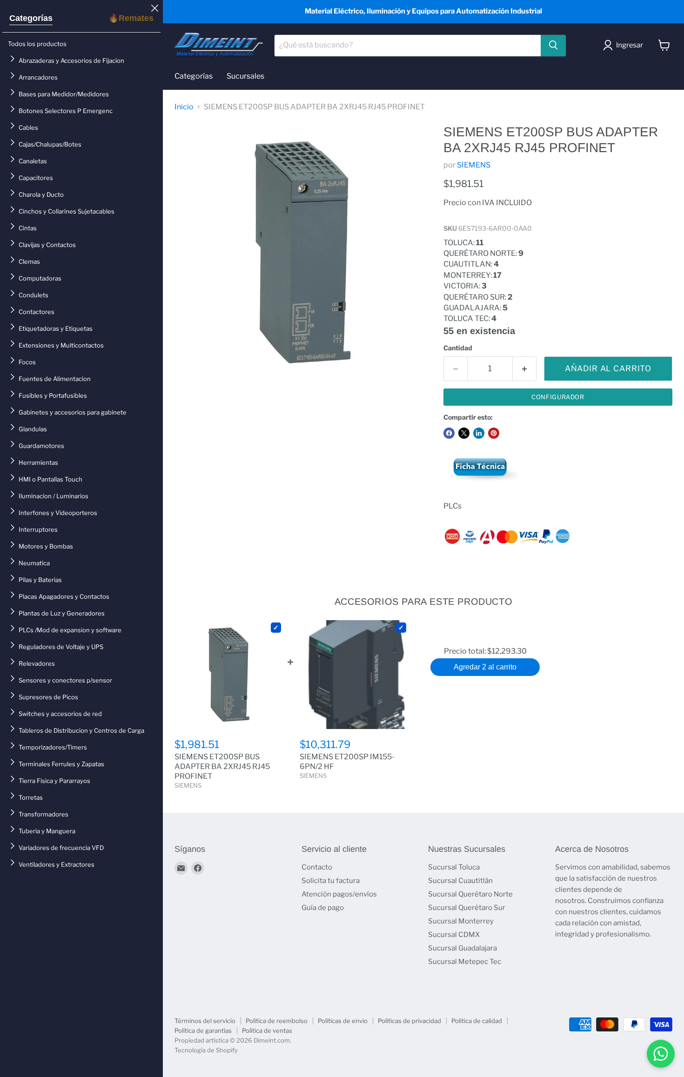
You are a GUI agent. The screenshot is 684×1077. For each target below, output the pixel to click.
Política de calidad (476, 1020)
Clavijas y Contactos (47, 244)
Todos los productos (37, 43)
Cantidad (457, 348)
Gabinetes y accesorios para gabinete (73, 412)
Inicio (184, 107)
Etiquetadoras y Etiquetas (56, 328)
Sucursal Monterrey (461, 921)
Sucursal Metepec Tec (464, 961)
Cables (28, 127)
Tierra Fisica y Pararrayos (54, 780)
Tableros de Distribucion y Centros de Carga (81, 730)
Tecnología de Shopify (206, 1050)
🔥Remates (131, 18)
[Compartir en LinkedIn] (478, 433)
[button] (625, 45)
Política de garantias (203, 1030)
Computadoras (40, 278)
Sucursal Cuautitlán (460, 880)
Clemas (29, 261)
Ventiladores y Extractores (56, 864)
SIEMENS (473, 165)
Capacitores (36, 177)
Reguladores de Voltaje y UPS (61, 646)
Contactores (36, 311)
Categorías (31, 18)
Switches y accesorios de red (60, 713)
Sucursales (245, 76)
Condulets (33, 295)
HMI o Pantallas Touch (50, 479)
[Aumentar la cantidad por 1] (524, 368)
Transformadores (43, 814)
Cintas (28, 228)
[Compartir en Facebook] (449, 433)
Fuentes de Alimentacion (55, 378)
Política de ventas (267, 1030)
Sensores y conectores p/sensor (65, 680)
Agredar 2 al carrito (485, 667)
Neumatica (34, 563)
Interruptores (38, 529)
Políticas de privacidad (409, 1020)
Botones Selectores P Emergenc (66, 110)
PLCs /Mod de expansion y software (70, 630)
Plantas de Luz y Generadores (62, 613)
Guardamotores (41, 445)
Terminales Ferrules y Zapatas (61, 764)
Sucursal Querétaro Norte (470, 894)
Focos (27, 362)
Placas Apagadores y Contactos (64, 596)
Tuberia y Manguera (47, 831)
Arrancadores (38, 77)
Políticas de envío (343, 1020)
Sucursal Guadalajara (462, 948)
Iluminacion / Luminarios (53, 496)
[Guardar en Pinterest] (493, 433)
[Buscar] (553, 45)
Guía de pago (323, 907)
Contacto (317, 867)
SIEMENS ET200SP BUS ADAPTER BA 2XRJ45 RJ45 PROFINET (222, 766)
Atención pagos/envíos (339, 894)
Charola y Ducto (41, 194)
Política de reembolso (277, 1020)
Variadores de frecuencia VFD (61, 847)
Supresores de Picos (48, 697)
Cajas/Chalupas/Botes (50, 144)
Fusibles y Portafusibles (53, 395)
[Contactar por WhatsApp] (661, 1054)
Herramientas (38, 462)
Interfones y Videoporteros (58, 512)
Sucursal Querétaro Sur (466, 907)
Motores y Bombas (46, 546)
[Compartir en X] (463, 433)
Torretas (31, 797)
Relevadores (37, 663)
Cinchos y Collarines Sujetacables (66, 211)
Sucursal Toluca (454, 867)
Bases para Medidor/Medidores (64, 94)
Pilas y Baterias (40, 579)
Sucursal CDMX (454, 934)
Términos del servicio (204, 1020)
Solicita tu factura (331, 880)
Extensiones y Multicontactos (61, 345)
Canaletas (33, 161)
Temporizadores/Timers (53, 747)
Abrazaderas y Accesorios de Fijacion (71, 60)
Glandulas (33, 429)
